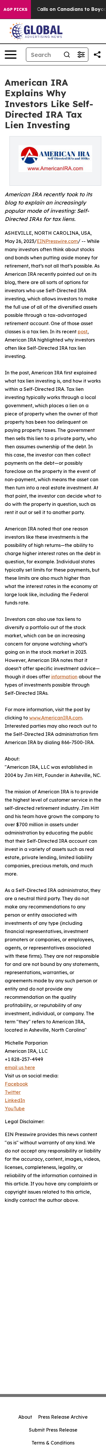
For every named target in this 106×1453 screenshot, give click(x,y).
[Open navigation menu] (10, 54)
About (25, 1417)
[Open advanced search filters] (81, 54)
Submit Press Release (53, 1430)
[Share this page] (97, 54)
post (82, 331)
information (64, 677)
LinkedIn (15, 1100)
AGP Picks (15, 9)
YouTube (15, 1108)
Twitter (13, 1092)
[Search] (67, 54)
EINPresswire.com (57, 241)
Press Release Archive (63, 1417)
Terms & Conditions (53, 1443)
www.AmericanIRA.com (55, 718)
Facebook (16, 1084)
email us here (20, 1067)
